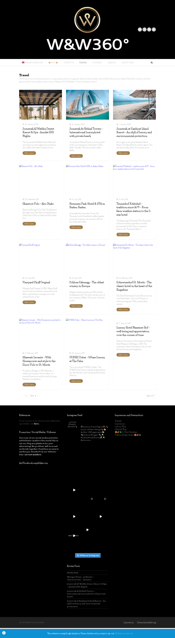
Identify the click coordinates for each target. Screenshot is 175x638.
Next (32, 396)
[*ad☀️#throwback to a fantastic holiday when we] (101, 463)
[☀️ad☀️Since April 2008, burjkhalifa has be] (74, 450)
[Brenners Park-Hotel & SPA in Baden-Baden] (87, 180)
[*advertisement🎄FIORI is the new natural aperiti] (74, 477)
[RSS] (154, 29)
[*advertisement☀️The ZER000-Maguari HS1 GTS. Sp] (88, 503)
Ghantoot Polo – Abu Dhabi (38, 203)
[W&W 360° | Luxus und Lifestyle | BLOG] (87, 29)
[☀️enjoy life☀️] (74, 490)
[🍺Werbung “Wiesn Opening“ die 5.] (74, 530)
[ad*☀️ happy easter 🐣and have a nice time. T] (88, 490)
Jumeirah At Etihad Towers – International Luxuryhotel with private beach (86, 132)
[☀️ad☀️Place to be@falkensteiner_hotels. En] (88, 450)
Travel (83, 62)
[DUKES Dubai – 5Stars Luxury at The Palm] (87, 333)
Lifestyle (69, 62)
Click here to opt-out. (124, 633)
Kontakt (118, 421)
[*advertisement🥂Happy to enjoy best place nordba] (74, 503)
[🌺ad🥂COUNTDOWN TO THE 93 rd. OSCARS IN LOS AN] (88, 530)
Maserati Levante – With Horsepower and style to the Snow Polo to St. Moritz (39, 361)
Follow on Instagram (89, 555)
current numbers (32, 454)
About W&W (128, 62)
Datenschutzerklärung (146, 622)
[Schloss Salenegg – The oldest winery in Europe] (87, 258)
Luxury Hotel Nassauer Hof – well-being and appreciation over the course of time (133, 331)
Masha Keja (72, 572)
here (36, 424)
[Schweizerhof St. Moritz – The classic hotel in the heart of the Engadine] (134, 258)
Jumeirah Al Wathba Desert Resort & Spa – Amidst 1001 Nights (38, 132)
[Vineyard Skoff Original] (40, 258)
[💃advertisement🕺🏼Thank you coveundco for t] (101, 477)
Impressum (120, 424)
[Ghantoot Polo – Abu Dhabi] (40, 180)
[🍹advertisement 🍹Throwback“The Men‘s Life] (101, 503)
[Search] (151, 62)
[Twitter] (140, 29)
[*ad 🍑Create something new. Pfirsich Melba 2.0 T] (101, 517)
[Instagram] (149, 29)
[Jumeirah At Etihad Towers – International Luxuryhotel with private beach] (87, 105)
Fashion (112, 62)
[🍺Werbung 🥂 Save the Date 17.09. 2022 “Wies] (101, 490)
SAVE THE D (73, 536)
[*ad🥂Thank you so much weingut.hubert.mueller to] (88, 463)
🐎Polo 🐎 (53, 62)
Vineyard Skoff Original (36, 282)
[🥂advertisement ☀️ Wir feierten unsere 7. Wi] (88, 477)
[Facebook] (144, 29)
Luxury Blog (120, 426)
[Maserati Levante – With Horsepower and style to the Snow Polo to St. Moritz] (40, 333)
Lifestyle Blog (120, 429)
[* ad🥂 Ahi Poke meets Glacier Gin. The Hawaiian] (101, 530)
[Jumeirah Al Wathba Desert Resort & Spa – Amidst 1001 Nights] (40, 105)
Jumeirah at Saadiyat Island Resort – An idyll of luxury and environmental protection (134, 132)
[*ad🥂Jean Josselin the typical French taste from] (74, 517)
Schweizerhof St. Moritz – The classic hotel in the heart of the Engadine (134, 286)
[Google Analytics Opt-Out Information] (4, 633)
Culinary (97, 62)
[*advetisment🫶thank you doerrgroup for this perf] (101, 450)
